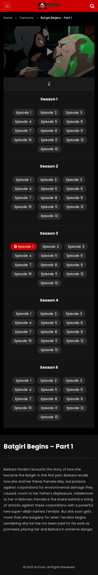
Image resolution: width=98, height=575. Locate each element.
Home (8, 18)
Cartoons (27, 18)
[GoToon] (49, 6)
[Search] (92, 6)
